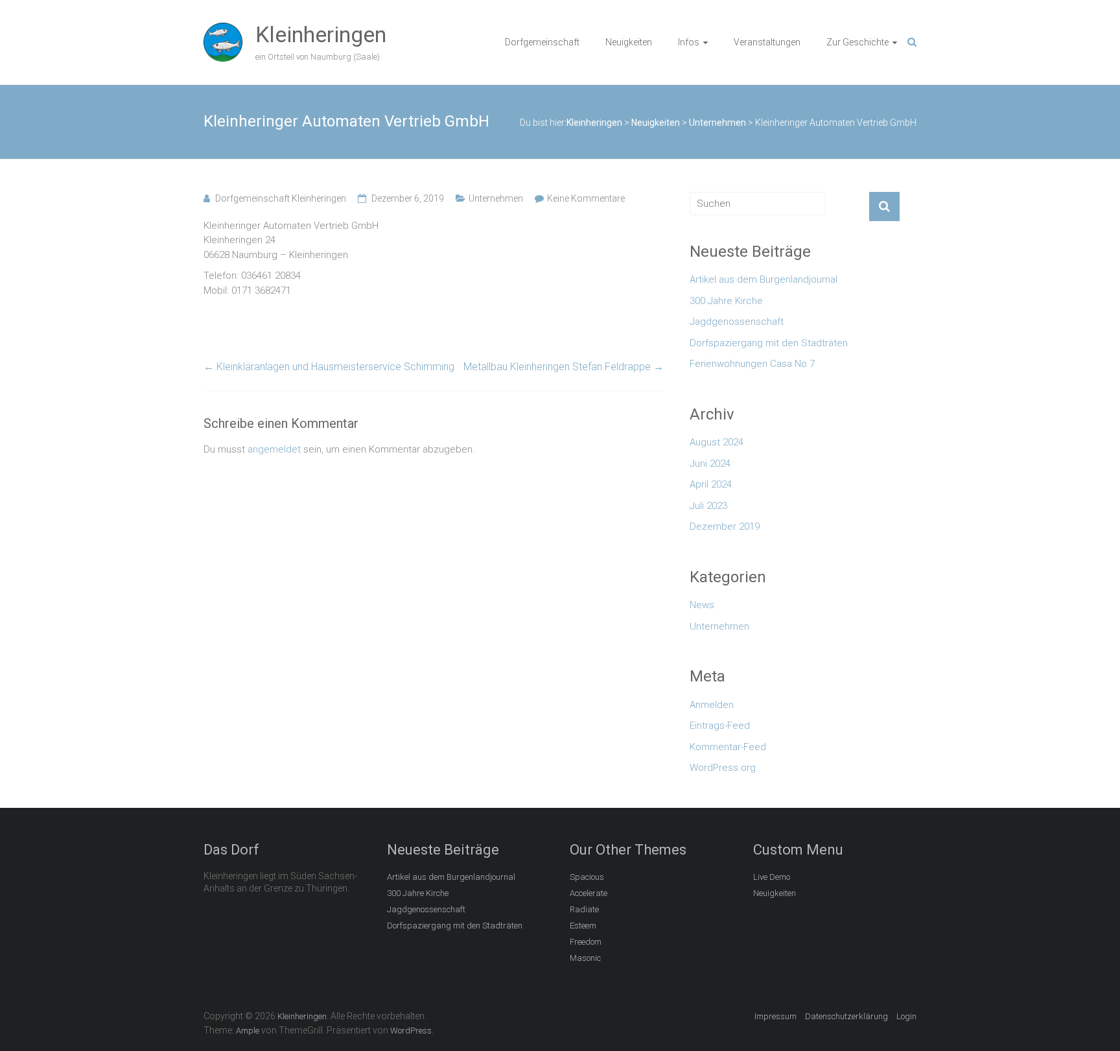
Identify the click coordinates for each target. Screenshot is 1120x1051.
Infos (688, 42)
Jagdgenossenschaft (737, 321)
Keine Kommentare (586, 198)
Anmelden (712, 705)
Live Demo (771, 877)
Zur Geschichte (857, 42)
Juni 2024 (710, 463)
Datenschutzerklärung (846, 1016)
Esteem (583, 925)
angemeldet (274, 449)
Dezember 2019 (725, 526)
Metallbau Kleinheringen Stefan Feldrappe (563, 366)
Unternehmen (496, 198)
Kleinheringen (320, 34)
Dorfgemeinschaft (542, 42)
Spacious (587, 877)
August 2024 (716, 442)
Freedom (585, 942)
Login (906, 1016)
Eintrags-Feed (720, 725)
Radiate (584, 909)
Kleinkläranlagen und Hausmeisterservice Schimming (329, 366)
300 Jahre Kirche (726, 301)
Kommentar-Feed (728, 747)
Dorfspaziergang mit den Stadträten (769, 343)
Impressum (775, 1016)
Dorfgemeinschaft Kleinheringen (280, 198)
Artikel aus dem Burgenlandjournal (763, 279)
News (702, 605)
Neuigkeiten (628, 42)
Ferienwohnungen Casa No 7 (752, 364)
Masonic (585, 958)
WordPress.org (723, 767)
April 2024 (711, 484)
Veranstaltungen (767, 42)
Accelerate (588, 893)
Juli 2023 (708, 506)
